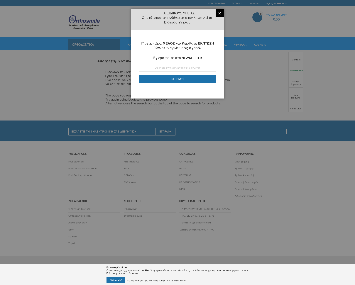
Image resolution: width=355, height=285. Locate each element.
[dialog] (177, 142)
